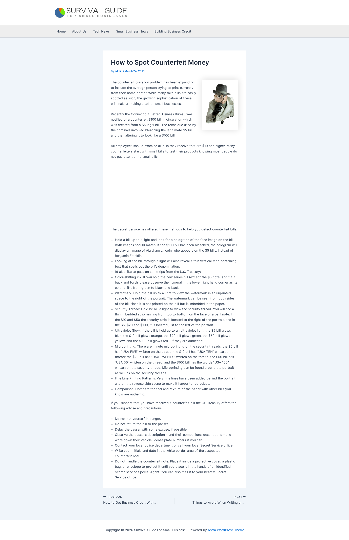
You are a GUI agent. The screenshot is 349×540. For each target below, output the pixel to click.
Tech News (101, 31)
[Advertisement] (136, 195)
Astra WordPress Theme (226, 530)
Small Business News (132, 31)
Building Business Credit (173, 31)
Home (61, 31)
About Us (79, 31)
